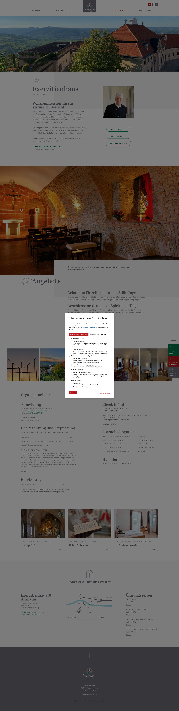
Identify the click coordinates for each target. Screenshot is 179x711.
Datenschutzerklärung (88, 327)
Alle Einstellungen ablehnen (98, 334)
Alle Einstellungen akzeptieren (79, 334)
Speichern (73, 393)
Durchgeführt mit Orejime (104, 393)
